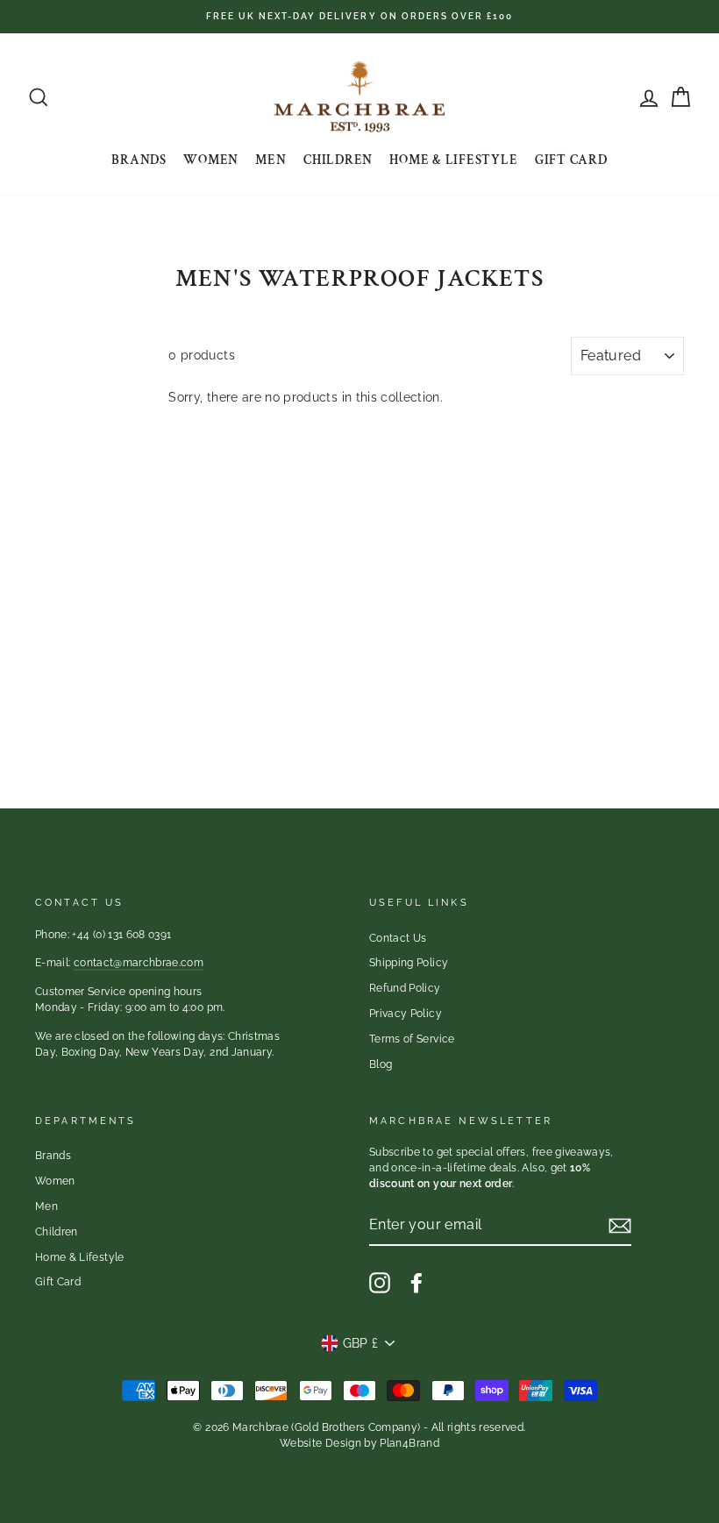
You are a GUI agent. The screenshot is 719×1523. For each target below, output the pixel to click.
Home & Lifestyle (453, 160)
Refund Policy (405, 988)
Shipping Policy (408, 963)
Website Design (320, 1443)
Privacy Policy (405, 1013)
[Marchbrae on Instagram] (379, 1282)
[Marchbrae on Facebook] (416, 1282)
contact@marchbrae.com (138, 963)
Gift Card (571, 160)
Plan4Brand (409, 1443)
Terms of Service (412, 1039)
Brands (139, 160)
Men (270, 160)
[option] (359, 17)
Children (338, 160)
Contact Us (398, 938)
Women (210, 160)
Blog (380, 1064)
